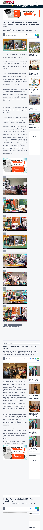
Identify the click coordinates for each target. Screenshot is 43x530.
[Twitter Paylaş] (36, 35)
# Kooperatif (6, 326)
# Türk (10, 324)
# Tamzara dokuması (17, 324)
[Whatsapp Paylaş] (38, 35)
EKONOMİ (10, 343)
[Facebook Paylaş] (38, 37)
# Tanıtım (13, 326)
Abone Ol (25, 34)
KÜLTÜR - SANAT (12, 19)
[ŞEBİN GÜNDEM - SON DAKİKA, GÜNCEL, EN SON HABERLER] (8, 2)
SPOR (10, 496)
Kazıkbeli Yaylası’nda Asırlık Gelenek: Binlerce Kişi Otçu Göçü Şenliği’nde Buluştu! (25, 6)
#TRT (5, 324)
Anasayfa (5, 19)
